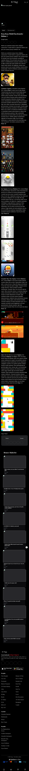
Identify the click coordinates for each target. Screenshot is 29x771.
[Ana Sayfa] (4, 652)
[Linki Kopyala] (21, 442)
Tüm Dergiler (4, 676)
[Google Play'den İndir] (18, 668)
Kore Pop (18, 683)
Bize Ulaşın (4, 722)
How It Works (19, 678)
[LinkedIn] (15, 663)
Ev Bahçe (3, 699)
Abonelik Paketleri (5, 714)
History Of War (19, 676)
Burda (2, 697)
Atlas (2, 689)
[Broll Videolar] (18, 769)
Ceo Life (3, 678)
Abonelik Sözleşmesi (6, 736)
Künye (3, 719)
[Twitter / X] (11, 663)
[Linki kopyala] (15, 42)
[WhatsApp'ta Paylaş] (8, 42)
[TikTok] (19, 663)
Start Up (18, 689)
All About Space (20, 699)
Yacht (17, 691)
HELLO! (3, 705)
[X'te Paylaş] (5, 42)
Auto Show (4, 691)
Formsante (3, 681)
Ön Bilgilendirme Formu (5, 730)
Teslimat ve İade (5, 745)
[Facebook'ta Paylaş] (2, 42)
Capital (17, 705)
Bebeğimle (18, 702)
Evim (2, 702)
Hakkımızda (4, 716)
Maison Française (5, 683)
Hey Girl (3, 707)
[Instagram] (3, 663)
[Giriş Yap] (25, 769)
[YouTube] (7, 663)
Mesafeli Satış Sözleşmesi (4, 739)
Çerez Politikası (5, 743)
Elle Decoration (19, 697)
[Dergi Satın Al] (11, 769)
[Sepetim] (25, 2)
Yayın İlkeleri (4, 748)
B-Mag (3, 694)
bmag (12, 756)
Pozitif (17, 686)
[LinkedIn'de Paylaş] (12, 42)
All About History (5, 686)
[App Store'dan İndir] (6, 668)
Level (17, 694)
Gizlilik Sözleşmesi (6, 733)
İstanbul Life (19, 681)
